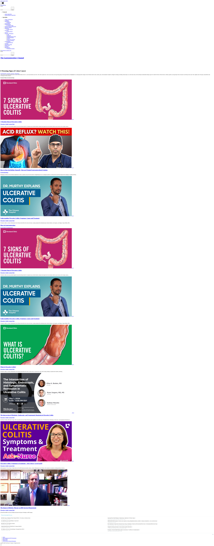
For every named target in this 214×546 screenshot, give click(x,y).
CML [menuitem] (8, 34)
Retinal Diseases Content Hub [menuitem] (10, 15)
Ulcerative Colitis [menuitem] (10, 25)
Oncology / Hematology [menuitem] (9, 33)
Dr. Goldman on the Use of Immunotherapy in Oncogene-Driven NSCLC (12, 529)
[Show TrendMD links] (212, 534)
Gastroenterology (3, 73)
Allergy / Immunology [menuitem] (9, 19)
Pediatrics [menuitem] (6, 43)
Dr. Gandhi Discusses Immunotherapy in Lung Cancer (10, 520)
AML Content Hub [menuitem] (8, 14)
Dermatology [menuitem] (7, 21)
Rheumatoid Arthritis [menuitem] (10, 48)
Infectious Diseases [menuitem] (8, 27)
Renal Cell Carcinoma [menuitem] (11, 39)
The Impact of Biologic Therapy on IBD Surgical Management (18, 508)
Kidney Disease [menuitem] (10, 29)
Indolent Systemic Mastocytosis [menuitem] (10, 26)
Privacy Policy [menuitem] (5, 539)
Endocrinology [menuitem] (7, 23)
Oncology (8, 73)
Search (1, 6)
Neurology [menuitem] (7, 30)
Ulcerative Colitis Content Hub (7, 124)
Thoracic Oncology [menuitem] (10, 40)
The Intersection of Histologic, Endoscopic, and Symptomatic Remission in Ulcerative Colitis (26, 415)
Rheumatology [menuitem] (7, 47)
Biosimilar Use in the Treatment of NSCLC (8, 523)
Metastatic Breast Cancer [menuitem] (11, 36)
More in (7, 225)
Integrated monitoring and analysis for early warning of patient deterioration (120, 526)
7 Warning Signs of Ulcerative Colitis (11, 121)
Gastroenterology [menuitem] (8, 24)
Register (4, 5)
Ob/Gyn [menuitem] (6, 32)
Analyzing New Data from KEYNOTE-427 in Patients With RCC (11, 526)
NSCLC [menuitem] (8, 38)
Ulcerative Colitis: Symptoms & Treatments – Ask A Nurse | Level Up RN (21, 463)
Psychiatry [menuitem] (7, 46)
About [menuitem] (4, 537)
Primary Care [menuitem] (7, 45)
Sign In (1, 5)
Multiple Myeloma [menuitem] (10, 37)
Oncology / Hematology (15, 73)
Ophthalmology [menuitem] (7, 41)
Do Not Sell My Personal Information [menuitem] (9, 541)
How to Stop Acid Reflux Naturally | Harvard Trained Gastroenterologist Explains (24, 170)
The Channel (12, 58)
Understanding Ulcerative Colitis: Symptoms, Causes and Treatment (19, 218)
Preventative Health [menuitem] (8, 44)
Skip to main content (4, 0)
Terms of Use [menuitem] (5, 540)
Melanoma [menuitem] (9, 22)
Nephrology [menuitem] (7, 28)
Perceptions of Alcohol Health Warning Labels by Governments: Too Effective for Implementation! (123, 529)
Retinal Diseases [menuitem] (10, 42)
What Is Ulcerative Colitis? (8, 367)
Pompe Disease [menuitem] (10, 31)
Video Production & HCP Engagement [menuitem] (9, 538)
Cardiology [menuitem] (7, 20)
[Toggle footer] (1, 545)
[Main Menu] (2, 3)
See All (6, 227)
